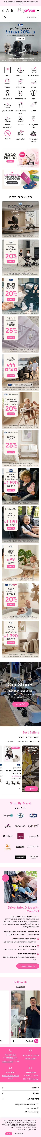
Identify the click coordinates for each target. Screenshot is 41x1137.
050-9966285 (7, 1061)
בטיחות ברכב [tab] (23, 741)
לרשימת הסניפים (30, 1058)
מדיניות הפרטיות (23, 1129)
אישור (8, 1134)
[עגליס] (20, 158)
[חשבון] (7, 10)
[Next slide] (10, 58)
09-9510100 (8, 1058)
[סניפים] (11, 10)
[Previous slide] (30, 58)
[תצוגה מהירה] (7, 749)
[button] (27, 58)
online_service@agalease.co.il (25, 1104)
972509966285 (30, 1112)
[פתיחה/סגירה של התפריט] (38, 10)
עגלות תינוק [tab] (34, 741)
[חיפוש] (4, 17)
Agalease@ (20, 987)
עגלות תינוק (17, 768)
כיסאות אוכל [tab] (10, 741)
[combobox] (20, 17)
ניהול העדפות (19, 1134)
